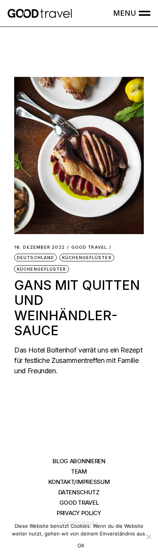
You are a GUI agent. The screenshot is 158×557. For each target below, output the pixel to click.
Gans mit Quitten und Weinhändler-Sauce (77, 307)
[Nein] (148, 536)
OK (81, 545)
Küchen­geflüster (87, 257)
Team (79, 471)
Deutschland (35, 257)
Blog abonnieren (79, 461)
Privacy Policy (79, 513)
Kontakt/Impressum (79, 482)
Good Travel (89, 247)
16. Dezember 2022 (39, 247)
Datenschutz (79, 492)
